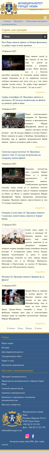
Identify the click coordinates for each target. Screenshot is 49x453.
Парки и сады (8, 360)
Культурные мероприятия (13, 365)
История (5, 347)
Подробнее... (40, 92)
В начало (11, 328)
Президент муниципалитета (14, 376)
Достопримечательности (12, 352)
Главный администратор (12, 388)
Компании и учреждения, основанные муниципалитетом (18, 398)
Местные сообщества (11, 404)
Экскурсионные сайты (12, 356)
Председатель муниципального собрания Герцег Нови (23, 382)
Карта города (7, 343)
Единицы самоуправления (13, 393)
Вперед (29, 328)
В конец (38, 328)
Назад (20, 328)
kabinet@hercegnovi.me (12, 430)
